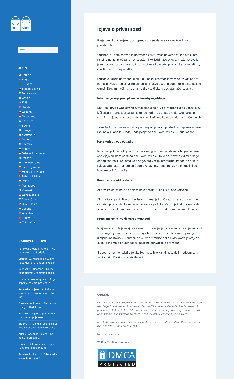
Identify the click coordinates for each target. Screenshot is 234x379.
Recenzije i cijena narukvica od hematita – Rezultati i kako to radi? (37, 293)
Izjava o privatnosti (108, 334)
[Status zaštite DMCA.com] (117, 358)
